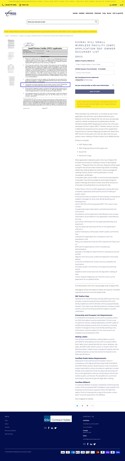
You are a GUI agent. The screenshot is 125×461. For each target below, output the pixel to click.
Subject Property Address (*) (85, 61)
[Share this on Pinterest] (87, 406)
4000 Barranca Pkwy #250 (90, 424)
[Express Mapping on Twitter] (55, 428)
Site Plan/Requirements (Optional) (86, 77)
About (6, 424)
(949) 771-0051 (87, 432)
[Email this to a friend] (92, 406)
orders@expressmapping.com (91, 439)
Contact (7, 427)
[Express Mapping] (10, 13)
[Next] (71, 75)
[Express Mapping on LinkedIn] (52, 428)
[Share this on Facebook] (82, 406)
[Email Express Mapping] (45, 428)
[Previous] (18, 75)
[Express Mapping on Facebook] (48, 428)
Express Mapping (14, 451)
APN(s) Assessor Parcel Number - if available (90, 69)
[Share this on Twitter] (77, 406)
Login (114, 5)
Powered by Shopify (25, 451)
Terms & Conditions (10, 430)
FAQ (6, 420)
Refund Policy (9, 434)
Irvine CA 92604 (87, 427)
